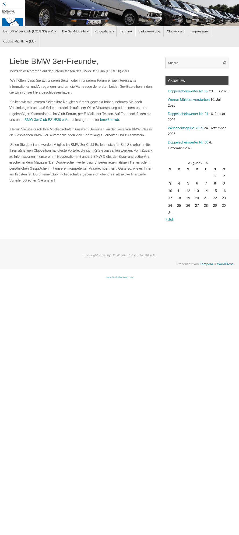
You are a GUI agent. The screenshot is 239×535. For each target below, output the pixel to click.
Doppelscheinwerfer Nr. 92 (188, 91)
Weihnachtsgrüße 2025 (185, 128)
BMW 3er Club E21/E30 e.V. (46, 120)
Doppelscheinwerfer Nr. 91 (188, 114)
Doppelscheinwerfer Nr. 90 (188, 142)
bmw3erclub (109, 120)
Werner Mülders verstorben (189, 99)
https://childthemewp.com (119, 277)
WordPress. (225, 264)
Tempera (206, 264)
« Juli (169, 219)
